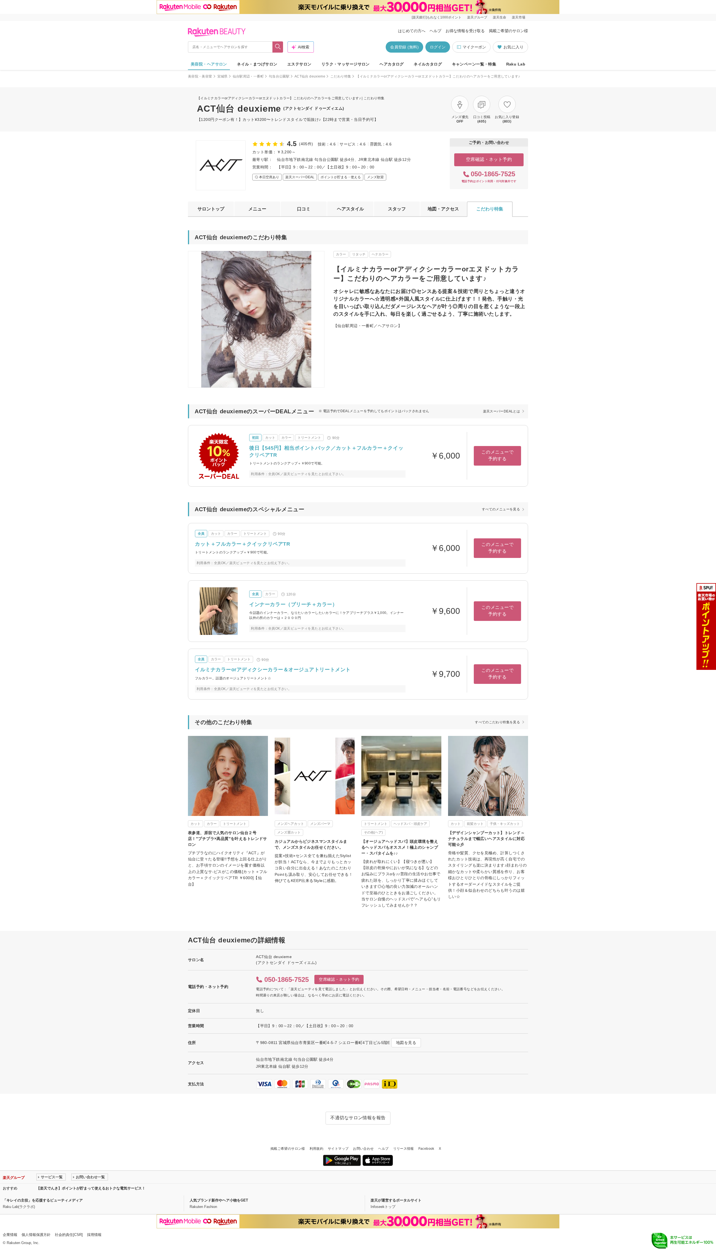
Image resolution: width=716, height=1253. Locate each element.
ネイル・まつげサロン (257, 64)
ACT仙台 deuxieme (310, 76)
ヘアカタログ (392, 64)
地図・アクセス (443, 209)
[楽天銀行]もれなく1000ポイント (436, 17)
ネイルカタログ (428, 64)
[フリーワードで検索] (277, 47)
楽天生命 (499, 17)
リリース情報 (403, 1149)
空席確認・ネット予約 (489, 159)
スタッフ (397, 209)
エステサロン (299, 64)
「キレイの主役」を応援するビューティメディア (43, 1200)
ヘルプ (435, 31)
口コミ (303, 209)
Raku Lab (515, 64)
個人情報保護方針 (36, 1235)
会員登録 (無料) (404, 47)
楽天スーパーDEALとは (501, 411)
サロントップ (210, 209)
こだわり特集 (340, 76)
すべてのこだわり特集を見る (497, 722)
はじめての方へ (411, 31)
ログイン (438, 47)
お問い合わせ (363, 1149)
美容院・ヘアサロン (209, 64)
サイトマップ (338, 1149)
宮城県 (222, 76)
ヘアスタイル (350, 209)
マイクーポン (474, 47)
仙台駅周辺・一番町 (248, 76)
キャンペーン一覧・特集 (474, 64)
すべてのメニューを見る (501, 509)
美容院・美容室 (200, 76)
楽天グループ (477, 17)
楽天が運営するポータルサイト (396, 1200)
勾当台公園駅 (279, 76)
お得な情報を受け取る (465, 31)
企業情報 (10, 1235)
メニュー (257, 209)
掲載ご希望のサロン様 (508, 31)
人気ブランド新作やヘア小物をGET (219, 1200)
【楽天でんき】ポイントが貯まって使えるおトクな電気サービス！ (90, 1188)
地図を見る (406, 1042)
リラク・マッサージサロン (345, 64)
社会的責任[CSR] (69, 1235)
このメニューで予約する (497, 455)
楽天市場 (518, 17)
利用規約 (316, 1149)
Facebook (426, 1149)
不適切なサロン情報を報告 (358, 1117)
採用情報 (94, 1235)
